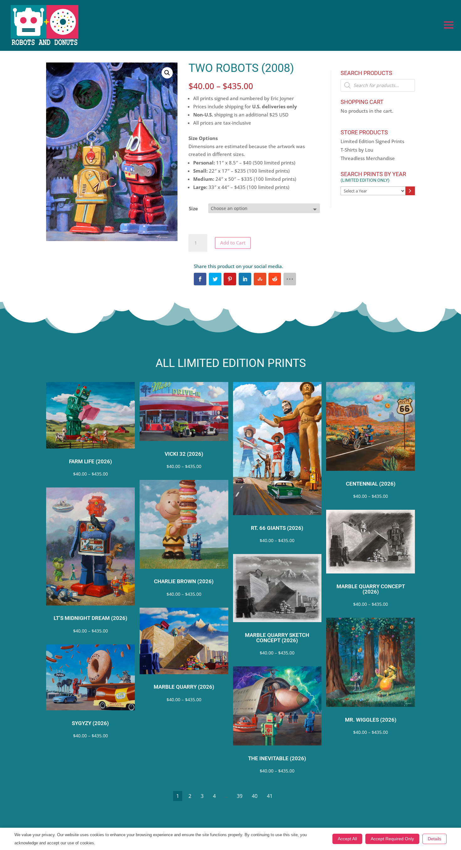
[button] (167, 72)
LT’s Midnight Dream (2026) (90, 618)
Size (193, 208)
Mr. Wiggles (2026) (370, 720)
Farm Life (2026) (90, 461)
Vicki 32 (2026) (184, 454)
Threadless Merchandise (368, 158)
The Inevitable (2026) (277, 758)
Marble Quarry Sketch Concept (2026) (277, 637)
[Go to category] (410, 190)
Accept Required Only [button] (392, 838)
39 (239, 796)
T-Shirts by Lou (357, 150)
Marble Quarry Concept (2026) (370, 589)
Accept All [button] (347, 838)
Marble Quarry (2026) (184, 687)
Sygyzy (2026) (90, 723)
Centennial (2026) (370, 484)
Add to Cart (233, 242)
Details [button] (434, 838)
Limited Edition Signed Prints (372, 141)
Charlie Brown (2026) (184, 581)
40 (254, 796)
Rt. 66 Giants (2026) (277, 528)
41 (270, 796)
